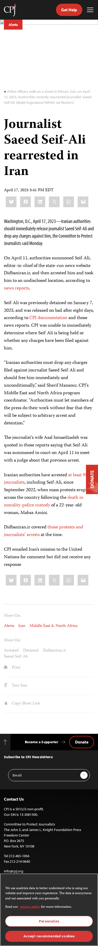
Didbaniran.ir (54, 650)
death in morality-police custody (43, 501)
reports (22, 288)
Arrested (11, 650)
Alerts (13, 24)
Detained (31, 650)
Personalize (49, 921)
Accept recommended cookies (49, 936)
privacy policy (30, 907)
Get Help (69, 9)
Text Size (19, 685)
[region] (49, 909)
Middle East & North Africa (53, 626)
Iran (21, 626)
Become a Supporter (41, 742)
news (9, 288)
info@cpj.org (13, 871)
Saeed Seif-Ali (16, 656)
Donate (81, 742)
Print (15, 667)
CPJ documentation (48, 318)
